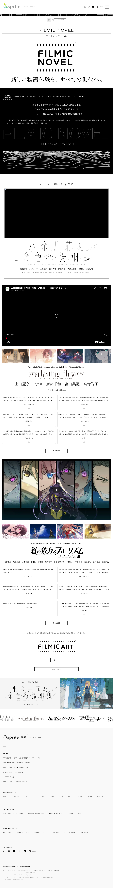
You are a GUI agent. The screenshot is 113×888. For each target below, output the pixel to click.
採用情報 (90, 796)
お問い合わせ (101, 796)
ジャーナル (79, 796)
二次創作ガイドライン (23, 832)
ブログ (70, 796)
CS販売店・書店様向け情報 (36, 813)
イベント (51, 796)
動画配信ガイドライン (41, 832)
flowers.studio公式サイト (56, 813)
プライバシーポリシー (70, 832)
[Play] (56, 490)
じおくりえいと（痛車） (75, 813)
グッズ (61, 796)
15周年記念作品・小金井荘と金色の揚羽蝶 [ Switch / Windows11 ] (21, 758)
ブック (34, 796)
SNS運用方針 (55, 832)
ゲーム (25, 796)
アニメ (42, 796)
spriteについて (85, 832)
